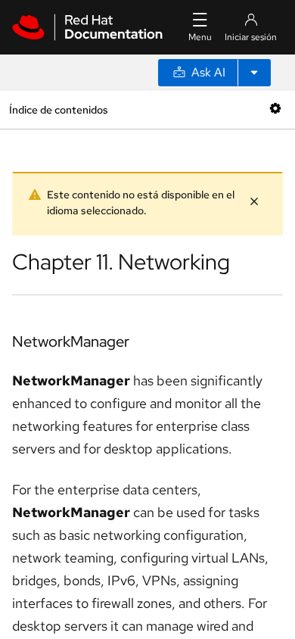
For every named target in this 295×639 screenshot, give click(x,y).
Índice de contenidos (58, 109)
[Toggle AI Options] (254, 72)
